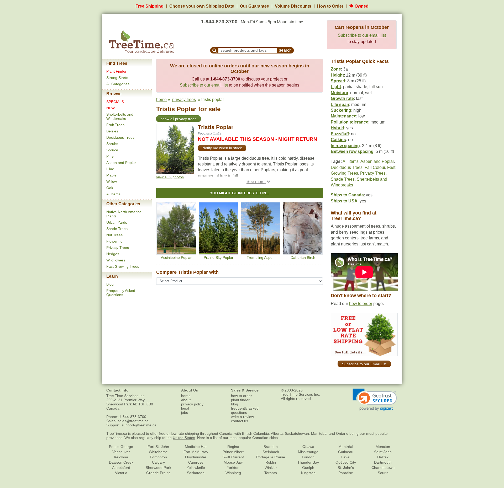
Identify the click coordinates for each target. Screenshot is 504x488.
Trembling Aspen (261, 257)
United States (184, 438)
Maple (111, 175)
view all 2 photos (170, 177)
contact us (239, 421)
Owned (361, 6)
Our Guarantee (254, 6)
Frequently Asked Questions (120, 292)
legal (185, 408)
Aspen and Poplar (121, 162)
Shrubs (112, 144)
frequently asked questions (245, 410)
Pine (110, 156)
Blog (110, 284)
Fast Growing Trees (122, 266)
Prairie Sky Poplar (218, 257)
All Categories (117, 84)
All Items (113, 194)
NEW (110, 108)
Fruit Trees (115, 125)
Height (337, 75)
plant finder (240, 400)
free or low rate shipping (179, 433)
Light (336, 86)
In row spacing (345, 145)
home (161, 99)
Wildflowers (115, 260)
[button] (258, 181)
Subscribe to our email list (362, 35)
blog (234, 404)
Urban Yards (116, 222)
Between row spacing (352, 151)
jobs (184, 412)
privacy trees (184, 99)
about (186, 400)
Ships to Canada (347, 195)
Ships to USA (344, 201)
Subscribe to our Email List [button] (364, 364)
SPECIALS (115, 102)
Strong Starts (117, 78)
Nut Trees (114, 235)
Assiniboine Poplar (176, 257)
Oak (109, 188)
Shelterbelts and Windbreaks (119, 116)
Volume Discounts (293, 6)
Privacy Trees (117, 247)
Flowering (114, 241)
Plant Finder (116, 71)
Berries (112, 131)
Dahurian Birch (303, 257)
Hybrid (337, 128)
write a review (242, 417)
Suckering (341, 110)
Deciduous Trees (120, 137)
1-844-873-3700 (219, 21)
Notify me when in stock (222, 148)
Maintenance (343, 116)
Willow (111, 181)
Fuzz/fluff (340, 134)
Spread (338, 81)
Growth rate (342, 98)
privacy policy (192, 404)
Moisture (339, 92)
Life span (340, 104)
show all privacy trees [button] (178, 119)
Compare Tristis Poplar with (187, 272)
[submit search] (214, 50)
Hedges (112, 254)
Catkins (338, 139)
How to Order (330, 6)
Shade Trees (117, 229)
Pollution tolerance (349, 122)
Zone (336, 69)
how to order (360, 303)
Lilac (110, 169)
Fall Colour (375, 167)
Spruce (112, 150)
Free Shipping (149, 6)
